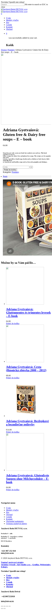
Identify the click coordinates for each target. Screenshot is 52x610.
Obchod (9, 515)
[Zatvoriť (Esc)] (2, 606)
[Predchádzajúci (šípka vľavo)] (2, 608)
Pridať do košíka (10, 170)
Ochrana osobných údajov (16, 524)
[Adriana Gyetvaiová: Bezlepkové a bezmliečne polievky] (25, 416)
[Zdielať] (5, 606)
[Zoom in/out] (10, 606)
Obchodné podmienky (15, 521)
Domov (4, 50)
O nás (8, 508)
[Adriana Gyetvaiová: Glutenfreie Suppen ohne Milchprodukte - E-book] (25, 470)
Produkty (11, 50)
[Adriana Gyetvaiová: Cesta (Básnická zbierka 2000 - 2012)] (25, 361)
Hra (7, 512)
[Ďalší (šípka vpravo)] (5, 608)
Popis (5, 176)
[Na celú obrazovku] (7, 606)
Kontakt (9, 519)
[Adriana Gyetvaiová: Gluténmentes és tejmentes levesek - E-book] (25, 304)
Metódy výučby (12, 510)
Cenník (9, 517)
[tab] (27, 176)
